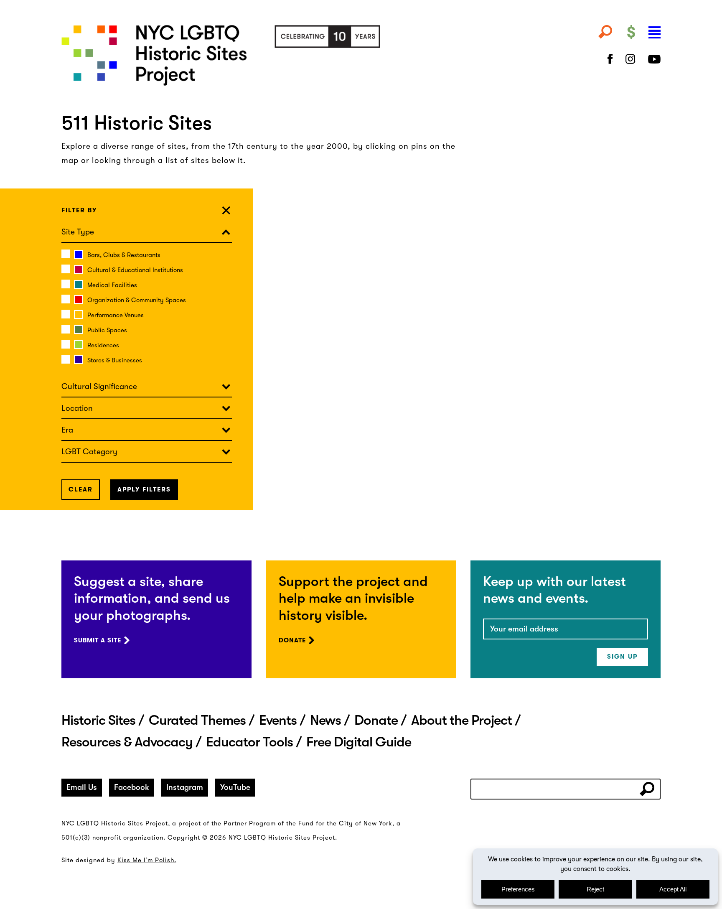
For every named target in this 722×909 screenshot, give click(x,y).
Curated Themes (197, 720)
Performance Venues (115, 315)
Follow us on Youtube (654, 59)
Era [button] (67, 430)
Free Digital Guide (358, 742)
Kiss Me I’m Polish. (146, 860)
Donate (292, 640)
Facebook (131, 787)
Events (278, 720)
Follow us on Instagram (630, 59)
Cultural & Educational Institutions (135, 270)
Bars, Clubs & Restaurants (123, 255)
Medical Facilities (112, 285)
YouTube (235, 787)
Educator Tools (249, 742)
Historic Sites (98, 720)
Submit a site (97, 640)
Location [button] (77, 408)
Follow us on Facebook (610, 59)
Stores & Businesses (114, 360)
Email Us (81, 787)
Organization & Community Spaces (136, 300)
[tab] (146, 232)
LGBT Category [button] (89, 451)
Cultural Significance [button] (99, 386)
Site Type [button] (77, 232)
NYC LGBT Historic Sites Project (258, 55)
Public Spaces (107, 330)
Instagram (184, 787)
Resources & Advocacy (127, 742)
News (325, 720)
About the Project (461, 720)
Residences (103, 345)
